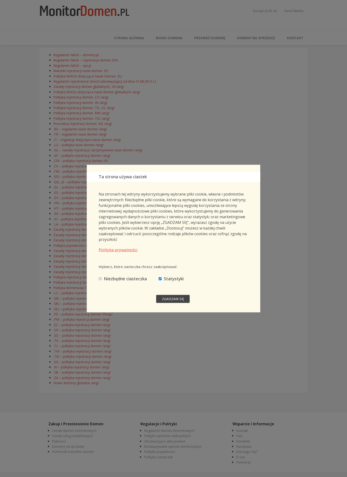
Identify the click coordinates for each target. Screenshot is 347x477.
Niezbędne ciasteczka (125, 278)
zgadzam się (173, 298)
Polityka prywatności (118, 249)
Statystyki (174, 278)
